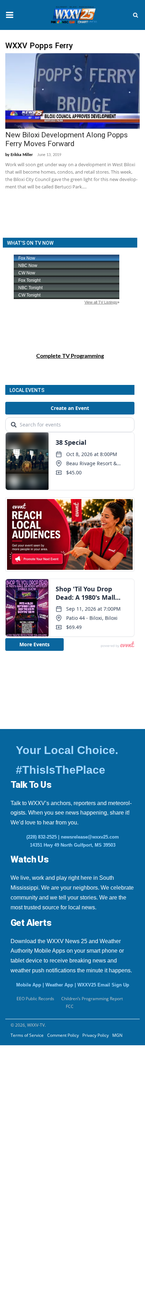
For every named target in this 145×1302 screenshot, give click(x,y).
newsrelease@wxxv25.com (90, 837)
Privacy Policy (95, 1035)
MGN (117, 1035)
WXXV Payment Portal (42, 1167)
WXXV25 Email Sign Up (103, 985)
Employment (29, 1063)
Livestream (20, 1201)
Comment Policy (63, 1035)
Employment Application (51, 1080)
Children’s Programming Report (92, 999)
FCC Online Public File (42, 1115)
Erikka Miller (22, 155)
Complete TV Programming (70, 356)
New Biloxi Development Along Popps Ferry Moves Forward (66, 139)
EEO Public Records (38, 1046)
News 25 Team (32, 1149)
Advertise (19, 1184)
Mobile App (28, 985)
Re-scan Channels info (49, 1132)
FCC (70, 1006)
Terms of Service (27, 1035)
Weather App (59, 985)
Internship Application (48, 1098)
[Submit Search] (135, 15)
